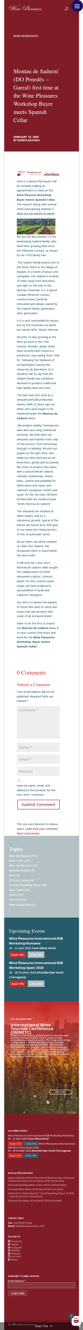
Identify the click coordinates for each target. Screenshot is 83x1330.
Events (13, 895)
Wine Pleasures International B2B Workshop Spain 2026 (36, 965)
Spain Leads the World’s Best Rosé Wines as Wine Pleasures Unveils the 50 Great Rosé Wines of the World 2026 (41, 1179)
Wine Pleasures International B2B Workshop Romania (36, 940)
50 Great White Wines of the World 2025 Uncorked (35, 1189)
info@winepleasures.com (30, 1226)
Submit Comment (38, 804)
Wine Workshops (26, 36)
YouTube (14, 1256)
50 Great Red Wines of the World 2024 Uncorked (34, 1200)
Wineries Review (19, 870)
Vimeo (13, 1259)
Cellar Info (36, 954)
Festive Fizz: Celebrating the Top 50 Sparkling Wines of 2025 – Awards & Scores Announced (41, 1195)
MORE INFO (60, 1092)
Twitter (13, 1244)
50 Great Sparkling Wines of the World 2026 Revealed (37, 1185)
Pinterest (14, 1253)
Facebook (15, 1241)
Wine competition (20, 904)
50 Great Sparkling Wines (25, 885)
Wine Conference (19, 865)
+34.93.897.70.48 (22, 1223)
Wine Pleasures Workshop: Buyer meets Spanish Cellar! (36, 641)
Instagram (15, 1247)
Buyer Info (17, 954)
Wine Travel (16, 890)
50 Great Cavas (18, 880)
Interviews (15, 899)
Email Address (17, 1281)
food (12, 875)
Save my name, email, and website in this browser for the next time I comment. (36, 790)
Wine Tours (16, 861)
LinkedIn (14, 1250)
